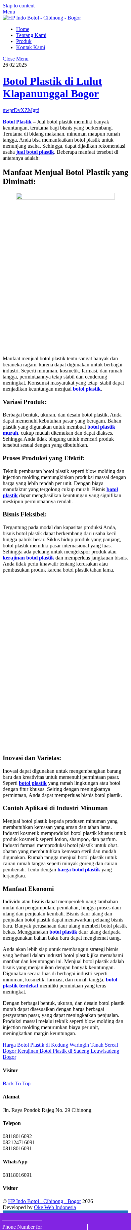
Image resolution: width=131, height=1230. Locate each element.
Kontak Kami (30, 47)
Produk (24, 41)
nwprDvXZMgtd (21, 110)
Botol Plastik (17, 121)
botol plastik (87, 389)
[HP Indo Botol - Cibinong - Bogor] (42, 18)
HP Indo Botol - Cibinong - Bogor (44, 1201)
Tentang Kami (31, 35)
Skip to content (19, 5)
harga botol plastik (78, 869)
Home (22, 29)
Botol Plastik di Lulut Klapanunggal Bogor (52, 87)
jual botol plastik (35, 152)
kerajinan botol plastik (28, 557)
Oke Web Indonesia (55, 1207)
